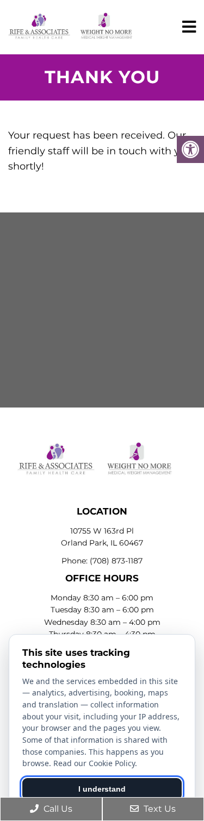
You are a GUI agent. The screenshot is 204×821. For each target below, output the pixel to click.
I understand (102, 789)
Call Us (56, 809)
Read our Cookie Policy (94, 763)
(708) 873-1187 (116, 561)
